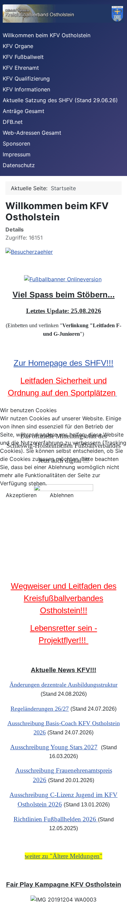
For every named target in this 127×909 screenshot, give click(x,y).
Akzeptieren (21, 495)
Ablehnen (61, 495)
